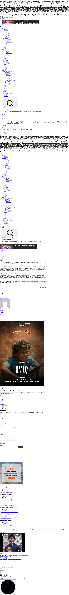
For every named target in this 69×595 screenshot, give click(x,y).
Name (1, 436)
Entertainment (6, 62)
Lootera (3, 251)
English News (6, 224)
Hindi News (6, 96)
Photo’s (3, 86)
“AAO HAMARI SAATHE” (24, 111)
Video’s (3, 92)
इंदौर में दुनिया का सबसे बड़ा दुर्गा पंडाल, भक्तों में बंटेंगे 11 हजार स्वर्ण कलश (10, 559)
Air (6, 34)
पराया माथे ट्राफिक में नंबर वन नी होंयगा (5, 556)
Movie (3, 298)
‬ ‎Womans (8, 111)
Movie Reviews (8, 63)
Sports (5, 69)
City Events (6, 32)
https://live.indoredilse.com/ (7, 530)
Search (1, 445)
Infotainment (6, 78)
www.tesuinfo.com (7, 575)
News (3, 49)
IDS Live (5, 257)
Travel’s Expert (8, 84)
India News (6, 55)
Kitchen (5, 85)
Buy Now (3, 114)
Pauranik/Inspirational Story (10, 80)
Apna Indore (4, 31)
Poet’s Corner (8, 83)
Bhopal (5, 44)
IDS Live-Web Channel (8, 93)
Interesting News (6, 66)
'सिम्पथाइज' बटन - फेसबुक (13, 111)
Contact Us (6, 30)
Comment (2, 434)
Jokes (7, 82)
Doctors (7, 72)
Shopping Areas (8, 40)
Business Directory (7, 71)
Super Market (8, 41)
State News (6, 51)
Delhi (7, 56)
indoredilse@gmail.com (9, 132)
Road (7, 36)
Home (3, 28)
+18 (30, 111)
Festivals (5, 48)
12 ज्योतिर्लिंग (39, 111)
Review (5, 298)
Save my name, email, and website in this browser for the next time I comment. (13, 441)
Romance (7, 298)
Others (3, 70)
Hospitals (7, 74)
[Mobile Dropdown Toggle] (4, 28)
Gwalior (5, 45)
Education (5, 61)
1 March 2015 (33, 111)
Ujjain (5, 47)
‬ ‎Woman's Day (4, 111)
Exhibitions (6, 38)
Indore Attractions (7, 39)
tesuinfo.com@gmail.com (7, 576)
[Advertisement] (11, 455)
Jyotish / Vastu (6, 67)
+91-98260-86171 (8, 131)
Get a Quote (2, 532)
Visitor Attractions (9, 42)
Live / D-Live (6, 94)
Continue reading (3, 404)
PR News (3, 95)
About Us (5, 29)
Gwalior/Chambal (9, 53)
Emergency (8, 73)
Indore (5, 89)
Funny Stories (8, 81)
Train (7, 37)
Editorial (5, 77)
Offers (5, 170)
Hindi (1, 298)
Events (5, 64)
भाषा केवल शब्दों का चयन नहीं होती (5, 557)
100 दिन (36, 111)
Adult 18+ (5, 59)
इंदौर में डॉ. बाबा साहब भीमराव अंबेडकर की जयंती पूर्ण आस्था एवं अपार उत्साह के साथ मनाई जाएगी (14, 555)
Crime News (6, 60)
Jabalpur (5, 46)
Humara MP (4, 43)
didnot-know (8, 79)
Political (5, 68)
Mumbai (7, 57)
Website (1, 439)
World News (6, 58)
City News (5, 50)
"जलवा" (18, 111)
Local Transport (8, 35)
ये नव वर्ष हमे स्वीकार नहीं (3, 558)
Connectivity (6, 33)
